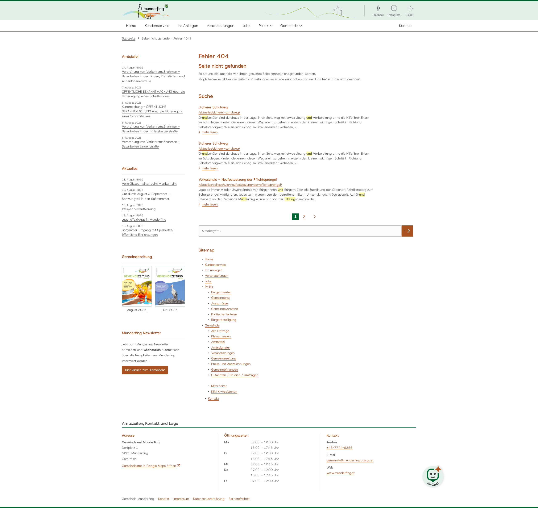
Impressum (181, 499)
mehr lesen (210, 132)
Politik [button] (263, 25)
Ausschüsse (219, 303)
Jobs (246, 25)
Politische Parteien (224, 314)
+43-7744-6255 (339, 448)
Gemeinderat (220, 298)
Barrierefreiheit (239, 499)
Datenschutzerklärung (208, 499)
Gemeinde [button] (289, 25)
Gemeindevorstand (224, 309)
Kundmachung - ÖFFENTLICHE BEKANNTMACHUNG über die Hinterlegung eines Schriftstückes (152, 111)
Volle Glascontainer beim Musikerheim (149, 184)
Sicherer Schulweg (213, 107)
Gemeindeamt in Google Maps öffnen (151, 466)
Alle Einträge (220, 331)
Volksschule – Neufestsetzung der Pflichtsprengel (238, 179)
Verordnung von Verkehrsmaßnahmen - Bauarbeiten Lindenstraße (151, 144)
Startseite (128, 38)
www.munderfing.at (341, 473)
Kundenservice (157, 25)
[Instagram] (394, 8)
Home (131, 25)
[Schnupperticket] (410, 8)
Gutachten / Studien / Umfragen (234, 375)
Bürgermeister (221, 292)
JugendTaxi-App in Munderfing (144, 219)
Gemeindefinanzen (224, 369)
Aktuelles (129, 168)
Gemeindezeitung (223, 358)
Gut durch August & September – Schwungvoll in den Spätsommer (146, 196)
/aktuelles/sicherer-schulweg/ (219, 112)
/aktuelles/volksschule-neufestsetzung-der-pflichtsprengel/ (240, 185)
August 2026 (136, 310)
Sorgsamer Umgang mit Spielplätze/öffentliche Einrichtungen (148, 232)
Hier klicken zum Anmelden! (145, 370)
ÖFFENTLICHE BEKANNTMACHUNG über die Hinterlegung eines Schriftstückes (153, 94)
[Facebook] (378, 8)
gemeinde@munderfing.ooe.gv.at (350, 460)
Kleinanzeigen (221, 336)
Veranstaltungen (220, 25)
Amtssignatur (220, 347)
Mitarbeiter (219, 386)
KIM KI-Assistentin (224, 392)
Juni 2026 (170, 310)
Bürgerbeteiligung (223, 320)
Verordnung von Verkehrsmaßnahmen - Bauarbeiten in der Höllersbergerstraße (151, 128)
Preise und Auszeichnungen (231, 364)
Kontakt (405, 25)
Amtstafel (218, 342)
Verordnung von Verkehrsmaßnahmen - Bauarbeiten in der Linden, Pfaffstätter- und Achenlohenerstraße (153, 76)
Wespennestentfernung (139, 209)
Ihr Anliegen (188, 25)
